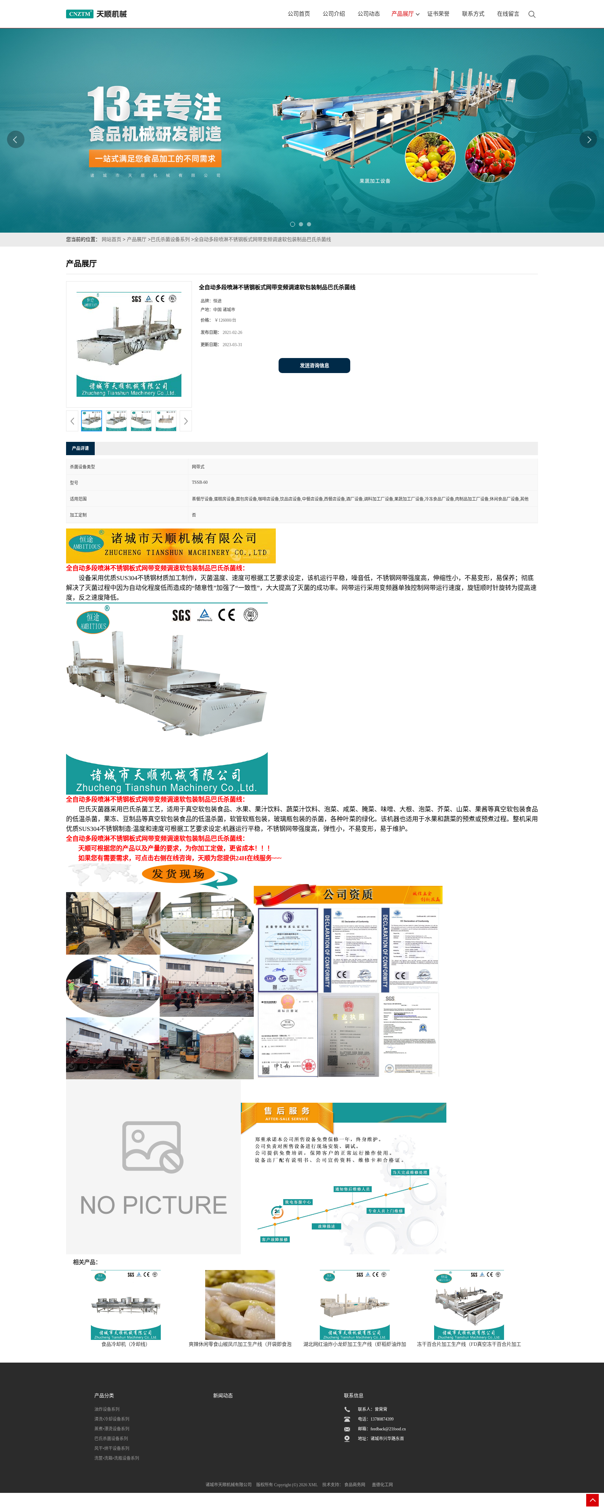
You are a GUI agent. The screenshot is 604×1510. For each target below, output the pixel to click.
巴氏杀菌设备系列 (170, 239)
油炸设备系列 (107, 1409)
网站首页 (111, 239)
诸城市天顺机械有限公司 (229, 1484)
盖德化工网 (382, 1484)
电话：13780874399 (376, 1419)
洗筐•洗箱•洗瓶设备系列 (116, 1458)
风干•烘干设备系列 (111, 1448)
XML (313, 1484)
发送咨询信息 (314, 365)
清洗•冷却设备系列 (111, 1419)
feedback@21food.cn (388, 1429)
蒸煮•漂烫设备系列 (111, 1429)
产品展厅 (136, 239)
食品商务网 (354, 1484)
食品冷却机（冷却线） (125, 1344)
